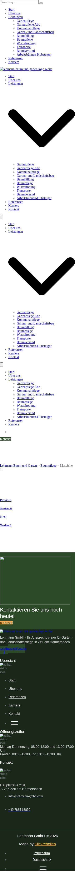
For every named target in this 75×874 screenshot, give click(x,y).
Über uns (14, 13)
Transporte (24, 47)
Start (11, 9)
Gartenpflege (25, 20)
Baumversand (26, 50)
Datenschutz (41, 860)
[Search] (41, 3)
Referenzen (15, 58)
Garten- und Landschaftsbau (35, 32)
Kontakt (14, 713)
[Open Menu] (1, 364)
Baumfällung (25, 35)
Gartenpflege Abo (28, 24)
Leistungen (15, 17)
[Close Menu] (1, 217)
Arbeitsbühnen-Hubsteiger (34, 54)
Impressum (42, 853)
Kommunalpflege (28, 28)
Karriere (13, 62)
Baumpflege (25, 39)
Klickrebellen (45, 844)
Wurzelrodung (26, 43)
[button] (37, 818)
